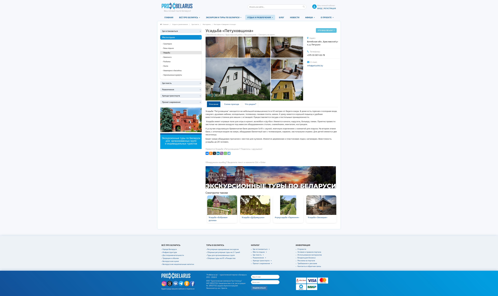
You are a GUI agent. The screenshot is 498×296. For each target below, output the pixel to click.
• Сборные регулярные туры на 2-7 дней (223, 252)
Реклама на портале (306, 260)
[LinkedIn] (218, 153)
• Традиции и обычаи (170, 258)
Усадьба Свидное (316, 217)
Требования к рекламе (307, 263)
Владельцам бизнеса (307, 258)
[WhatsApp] (225, 153)
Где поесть (195, 24)
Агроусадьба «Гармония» (254, 217)
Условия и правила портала (309, 252)
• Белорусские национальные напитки (177, 264)
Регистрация (330, 8)
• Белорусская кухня (170, 261)
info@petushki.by (315, 65)
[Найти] (303, 6)
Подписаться (259, 288)
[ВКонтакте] (207, 153)
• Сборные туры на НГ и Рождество (221, 258)
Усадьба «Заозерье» (284, 217)
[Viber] (221, 153)
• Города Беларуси (169, 249)
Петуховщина (250, 34)
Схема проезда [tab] (231, 104)
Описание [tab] (213, 104)
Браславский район (234, 34)
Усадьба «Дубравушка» (220, 217)
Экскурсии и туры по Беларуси (222, 17)
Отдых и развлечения (259, 17)
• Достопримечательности (172, 255)
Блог (281, 17)
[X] (214, 153)
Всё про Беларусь (188, 17)
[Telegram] (228, 153)
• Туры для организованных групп (220, 255)
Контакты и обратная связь (309, 266)
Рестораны (207, 24)
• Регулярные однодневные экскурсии (222, 249)
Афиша (309, 17)
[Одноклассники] (210, 153)
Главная (168, 17)
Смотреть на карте (267, 34)
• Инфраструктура (169, 252)
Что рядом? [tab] (250, 104)
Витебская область (215, 34)
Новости (294, 17)
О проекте (326, 17)
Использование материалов (310, 255)
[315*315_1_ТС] (181, 128)
